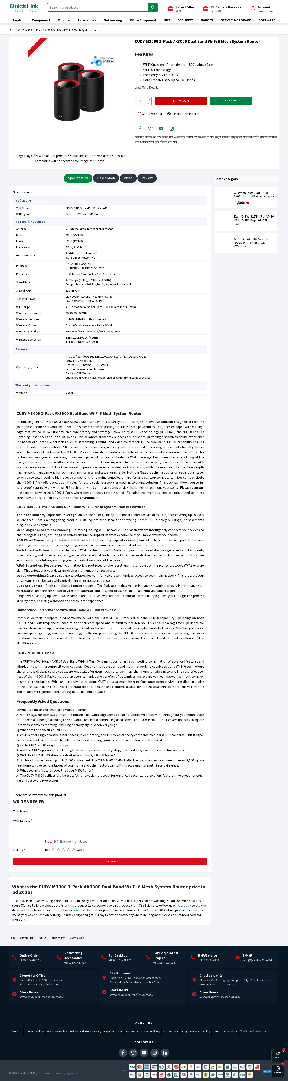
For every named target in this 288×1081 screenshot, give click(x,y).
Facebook (184, 905)
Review (147, 178)
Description (106, 178)
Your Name (21, 811)
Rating (18, 850)
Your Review (21, 821)
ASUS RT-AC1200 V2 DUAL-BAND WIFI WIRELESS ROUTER (252, 242)
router (42, 938)
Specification (78, 178)
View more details (146, 87)
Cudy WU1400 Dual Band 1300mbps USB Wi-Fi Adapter (255, 194)
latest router (58, 938)
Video (128, 178)
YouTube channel (85, 910)
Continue (110, 861)
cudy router (26, 938)
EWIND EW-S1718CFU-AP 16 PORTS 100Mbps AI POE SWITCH (254, 220)
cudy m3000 (77, 938)
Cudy (22, 901)
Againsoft (71, 1073)
